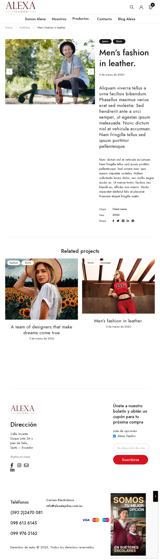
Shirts (119, 41)
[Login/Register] (141, 7)
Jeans (105, 41)
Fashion (14, 263)
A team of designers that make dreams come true (41, 329)
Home (8, 28)
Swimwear (105, 263)
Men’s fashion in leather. (118, 320)
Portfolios (25, 28)
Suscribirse (130, 459)
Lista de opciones (125, 431)
